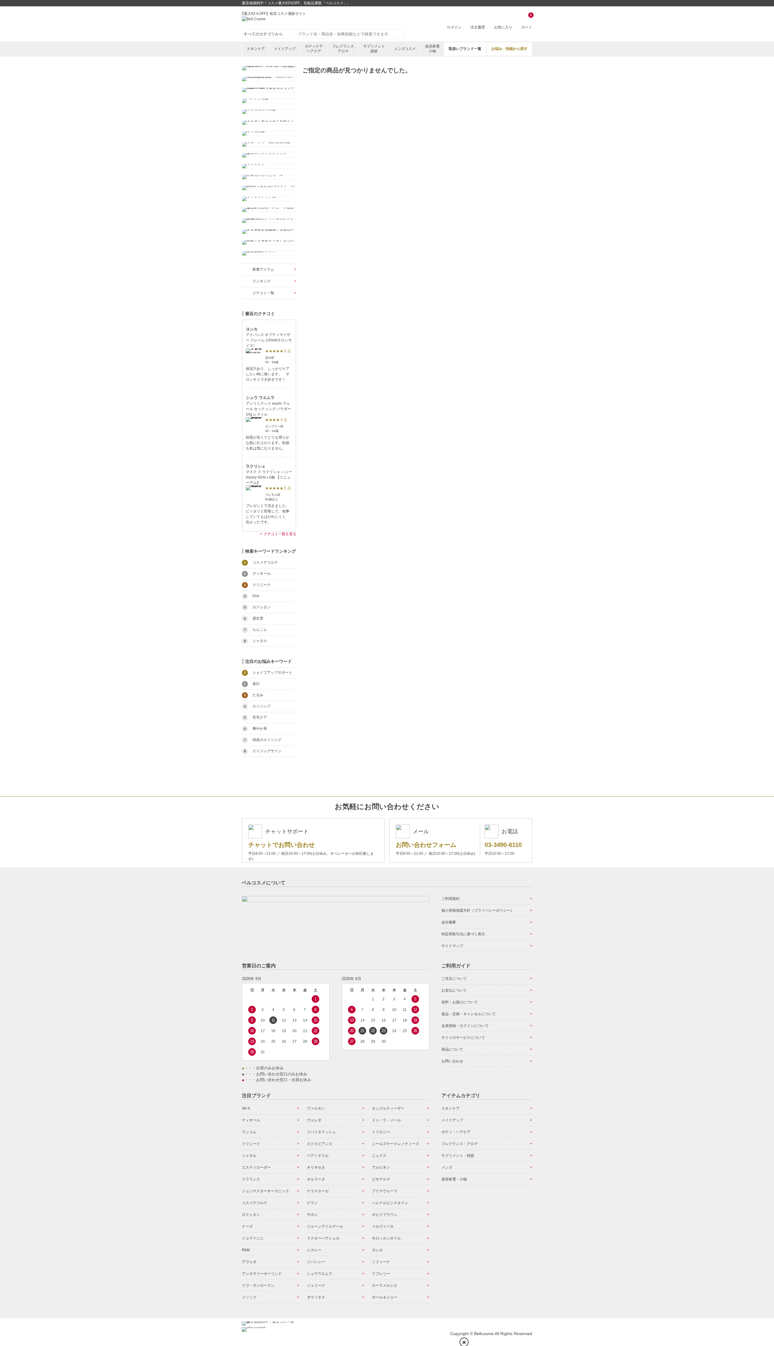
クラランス (251, 1179)
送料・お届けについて (459, 1002)
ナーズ (247, 1226)
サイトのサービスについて (463, 1037)
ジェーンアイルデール (325, 1226)
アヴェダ (249, 1262)
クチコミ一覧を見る (280, 534)
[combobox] (350, 33)
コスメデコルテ (254, 1203)
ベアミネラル (318, 1155)
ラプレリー (381, 1274)
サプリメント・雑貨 (457, 1155)
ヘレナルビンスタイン (390, 1203)
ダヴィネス (316, 1297)
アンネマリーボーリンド (262, 1274)
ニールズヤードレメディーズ (395, 1144)
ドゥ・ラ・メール (386, 1120)
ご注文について (454, 978)
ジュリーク (316, 1285)
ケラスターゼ (318, 1191)
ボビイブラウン (384, 1215)
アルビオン (381, 1167)
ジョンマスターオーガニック (265, 1191)
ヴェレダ (314, 1120)
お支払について (454, 990)
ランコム (249, 1132)
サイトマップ (452, 946)
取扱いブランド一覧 (465, 49)
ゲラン (312, 1203)
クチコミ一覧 (263, 293)
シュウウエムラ (319, 1274)
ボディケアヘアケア (314, 48)
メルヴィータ (383, 1226)
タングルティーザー (388, 1108)
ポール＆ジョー (384, 1297)
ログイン (454, 27)
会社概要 (448, 922)
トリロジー (381, 1132)
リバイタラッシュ (321, 1132)
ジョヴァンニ (253, 1238)
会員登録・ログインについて (465, 1026)
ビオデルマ (381, 1179)
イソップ (249, 1297)
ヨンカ (377, 1250)
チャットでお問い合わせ (281, 844)
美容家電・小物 (454, 1179)
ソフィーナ (381, 1262)
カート (526, 21)
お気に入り (503, 27)
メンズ (446, 1167)
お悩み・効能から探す (509, 49)
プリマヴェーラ (384, 1191)
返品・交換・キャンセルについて (468, 1014)
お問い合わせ (452, 1061)
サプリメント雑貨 (374, 48)
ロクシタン (251, 1215)
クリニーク (251, 1144)
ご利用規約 (450, 899)
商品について (452, 1049)
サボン (312, 1215)
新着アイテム (263, 269)
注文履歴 (477, 27)
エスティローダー (256, 1167)
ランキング (261, 281)
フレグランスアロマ (343, 48)
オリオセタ (316, 1167)
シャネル (249, 1155)
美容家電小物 (432, 48)
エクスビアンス (319, 1144)
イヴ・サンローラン (258, 1285)
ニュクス (379, 1155)
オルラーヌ (316, 1179)
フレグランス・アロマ (459, 1144)
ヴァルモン (316, 1108)
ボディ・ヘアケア (455, 1132)
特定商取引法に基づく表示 (463, 934)
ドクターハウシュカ (323, 1238)
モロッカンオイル (386, 1238)
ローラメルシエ (384, 1285)
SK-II (246, 1108)
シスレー (314, 1250)
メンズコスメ (405, 49)
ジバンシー (316, 1262)
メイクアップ (285, 49)
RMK (246, 1250)
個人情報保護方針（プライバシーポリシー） (477, 910)
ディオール (251, 1120)
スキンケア (256, 49)
